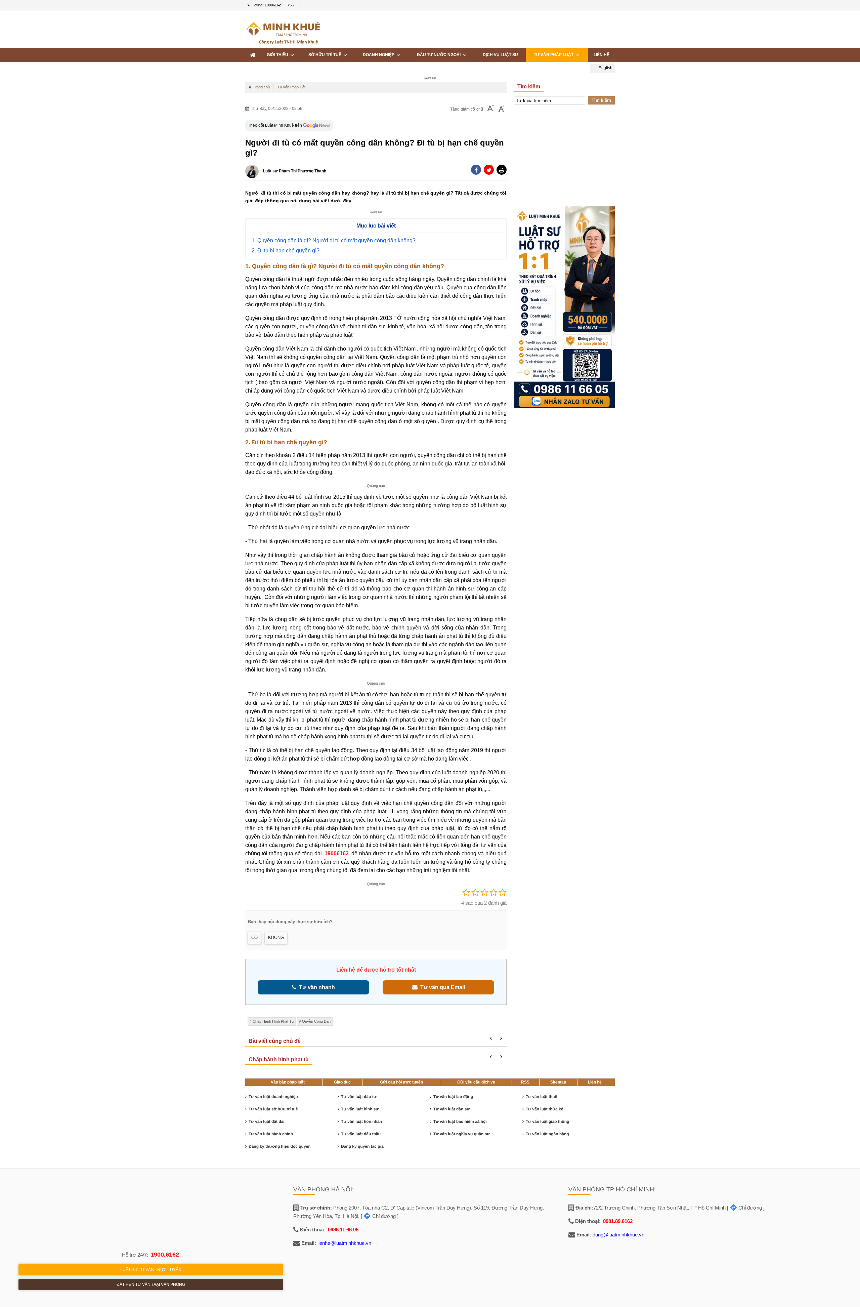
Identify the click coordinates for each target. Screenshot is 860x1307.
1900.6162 (164, 1254)
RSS (290, 5)
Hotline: (266, 5)
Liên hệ (595, 1082)
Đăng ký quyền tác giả (362, 1146)
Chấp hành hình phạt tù (273, 1021)
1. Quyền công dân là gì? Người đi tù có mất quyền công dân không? (334, 240)
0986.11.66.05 (343, 1229)
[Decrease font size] (490, 109)
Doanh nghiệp (379, 54)
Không (276, 937)
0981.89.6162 (618, 1221)
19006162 (337, 853)
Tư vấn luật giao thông (547, 1121)
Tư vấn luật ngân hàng (547, 1134)
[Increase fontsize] (502, 109)
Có (254, 937)
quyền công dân (316, 1021)
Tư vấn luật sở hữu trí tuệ (273, 1109)
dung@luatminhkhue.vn (618, 1234)
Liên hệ (601, 54)
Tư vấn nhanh (315, 987)
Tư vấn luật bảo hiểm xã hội (460, 1121)
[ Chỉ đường (378, 1216)
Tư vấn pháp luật (554, 54)
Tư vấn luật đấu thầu (361, 1134)
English (605, 68)
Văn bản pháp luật (288, 1082)
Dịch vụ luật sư (500, 54)
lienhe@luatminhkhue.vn (344, 1243)
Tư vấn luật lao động (453, 1096)
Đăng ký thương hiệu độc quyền (280, 1146)
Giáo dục (342, 1082)
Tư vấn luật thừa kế (544, 1109)
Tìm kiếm (601, 100)
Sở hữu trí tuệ (325, 54)
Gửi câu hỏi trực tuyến (401, 1082)
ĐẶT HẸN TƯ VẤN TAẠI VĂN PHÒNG (151, 1284)
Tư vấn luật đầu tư (358, 1096)
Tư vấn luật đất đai (267, 1121)
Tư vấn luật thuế (541, 1096)
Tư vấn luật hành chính (271, 1134)
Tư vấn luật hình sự (360, 1109)
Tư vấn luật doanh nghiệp (273, 1096)
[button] (502, 170)
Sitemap (558, 1082)
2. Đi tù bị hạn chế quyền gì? (285, 250)
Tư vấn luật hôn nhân (361, 1121)
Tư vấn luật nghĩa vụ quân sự (461, 1134)
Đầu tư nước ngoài (440, 54)
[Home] (252, 55)
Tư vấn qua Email (441, 987)
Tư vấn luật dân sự (451, 1109)
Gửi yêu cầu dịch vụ (476, 1082)
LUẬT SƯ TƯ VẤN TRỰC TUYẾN (150, 1269)
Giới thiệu (278, 54)
